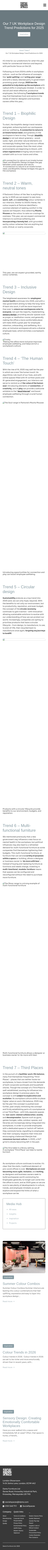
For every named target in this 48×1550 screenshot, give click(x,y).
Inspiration (24, 34)
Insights (12, 1214)
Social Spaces (24, 5)
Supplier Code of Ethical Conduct (34, 1527)
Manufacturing (7, 1518)
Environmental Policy (20, 1525)
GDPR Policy (18, 1528)
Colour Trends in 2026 (19, 1352)
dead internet (24, 391)
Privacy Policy (18, 1523)
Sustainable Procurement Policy (35, 1531)
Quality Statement (34, 1518)
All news (12, 1209)
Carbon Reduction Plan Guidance (34, 1536)
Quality (5, 1523)
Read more (8, 1301)
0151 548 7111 (11, 1506)
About (4, 1516)
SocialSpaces (29, 1506)
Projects (13, 1223)
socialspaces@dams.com (16, 1502)
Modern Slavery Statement (18, 1532)
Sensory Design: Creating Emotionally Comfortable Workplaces (22, 1422)
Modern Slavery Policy (36, 1516)
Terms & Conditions (19, 1516)
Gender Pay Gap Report (34, 1522)
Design (5, 1521)
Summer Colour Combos (21, 1284)
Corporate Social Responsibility (19, 1520)
